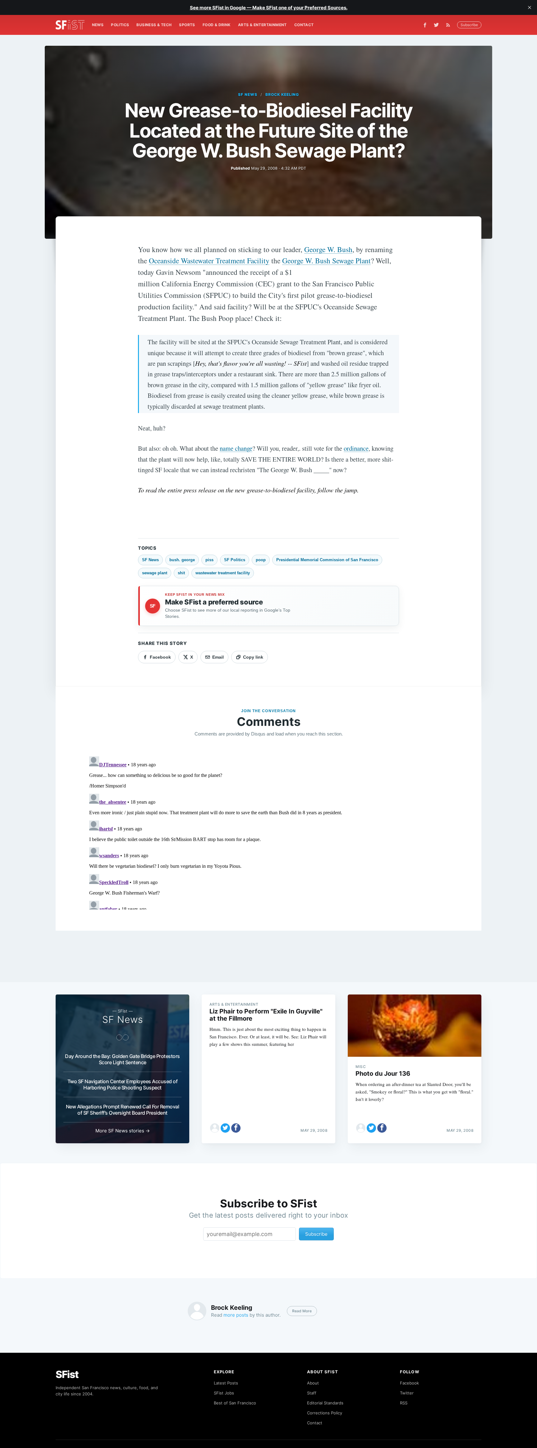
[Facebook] (425, 25)
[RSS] (449, 25)
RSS (403, 1402)
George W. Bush (328, 249)
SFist (67, 1374)
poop (261, 559)
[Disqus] (268, 832)
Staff (311, 1392)
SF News (247, 94)
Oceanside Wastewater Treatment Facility (209, 261)
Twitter (407, 1392)
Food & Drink (217, 24)
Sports (187, 24)
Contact (304, 24)
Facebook (409, 1382)
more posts (235, 1315)
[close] (530, 7)
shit (181, 573)
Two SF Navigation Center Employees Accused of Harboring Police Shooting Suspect (122, 1084)
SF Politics (234, 559)
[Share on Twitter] (225, 1128)
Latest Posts (226, 1382)
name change (236, 448)
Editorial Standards (325, 1402)
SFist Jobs (224, 1392)
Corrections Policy (324, 1412)
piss (209, 559)
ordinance (356, 448)
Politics (120, 24)
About (313, 1382)
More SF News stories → (122, 1131)
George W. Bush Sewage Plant (326, 261)
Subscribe (469, 24)
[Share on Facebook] (236, 1128)
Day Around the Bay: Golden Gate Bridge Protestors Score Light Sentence (122, 1059)
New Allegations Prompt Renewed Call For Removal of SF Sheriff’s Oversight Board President (122, 1109)
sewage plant (154, 573)
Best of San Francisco (235, 1402)
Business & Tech (154, 24)
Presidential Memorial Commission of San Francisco (327, 559)
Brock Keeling (282, 94)
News (98, 24)
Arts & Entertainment (262, 24)
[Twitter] (436, 25)
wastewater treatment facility (222, 573)
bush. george (182, 559)
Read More (302, 1311)
